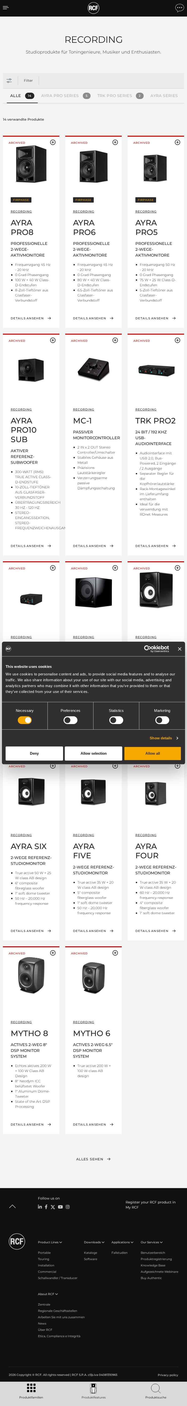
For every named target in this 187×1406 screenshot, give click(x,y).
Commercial (47, 1271)
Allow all (152, 753)
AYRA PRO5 (146, 227)
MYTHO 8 (29, 1033)
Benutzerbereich (153, 1252)
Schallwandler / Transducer (57, 1278)
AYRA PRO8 (22, 227)
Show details (161, 738)
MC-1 (82, 420)
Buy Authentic (151, 1278)
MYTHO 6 (91, 1033)
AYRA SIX (29, 846)
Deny (34, 753)
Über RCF (45, 1330)
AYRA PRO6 (84, 227)
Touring (43, 1259)
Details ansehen (27, 318)
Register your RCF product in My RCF (151, 1204)
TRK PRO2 (155, 420)
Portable (44, 1252)
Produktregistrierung (156, 1259)
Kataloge (90, 1252)
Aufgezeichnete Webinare (159, 1271)
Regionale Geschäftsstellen (57, 1311)
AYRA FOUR (147, 851)
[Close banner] (179, 649)
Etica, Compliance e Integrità (59, 1336)
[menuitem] (167, 1375)
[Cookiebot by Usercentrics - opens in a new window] (147, 649)
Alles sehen (89, 1159)
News (42, 1323)
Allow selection (94, 753)
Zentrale (44, 1304)
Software (90, 1259)
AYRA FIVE (83, 851)
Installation (46, 1265)
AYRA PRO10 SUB (24, 430)
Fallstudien (120, 1252)
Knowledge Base (153, 1265)
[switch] (70, 720)
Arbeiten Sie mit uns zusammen (61, 1317)
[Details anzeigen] (31, 165)
